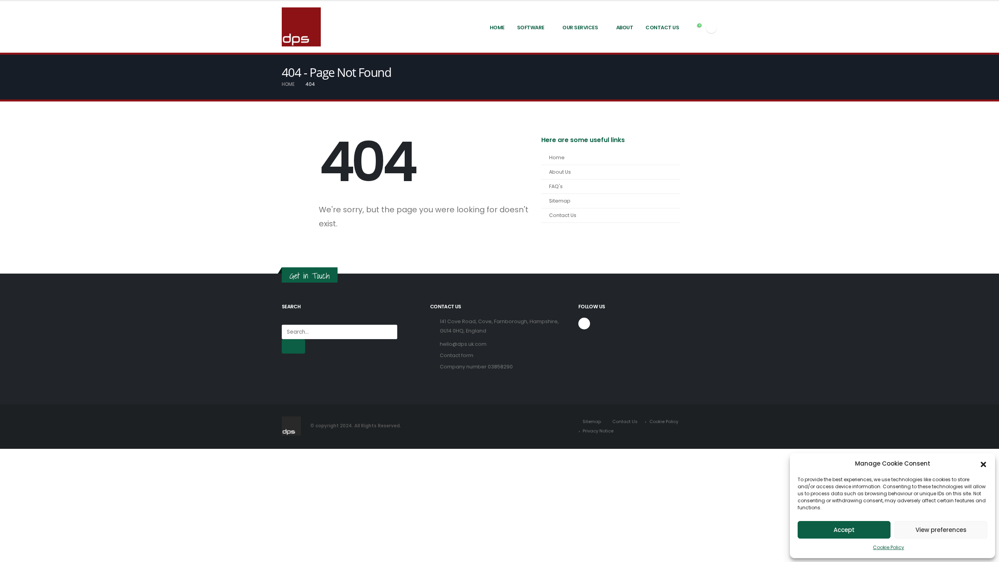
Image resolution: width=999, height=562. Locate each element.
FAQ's (556, 186)
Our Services (580, 27)
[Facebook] (711, 27)
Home (497, 27)
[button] (983, 464)
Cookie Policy (888, 547)
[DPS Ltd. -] (301, 26)
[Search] (293, 346)
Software (530, 27)
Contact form (456, 355)
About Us (560, 172)
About (624, 27)
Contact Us (662, 27)
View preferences (941, 530)
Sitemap (560, 200)
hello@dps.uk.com (463, 344)
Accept (844, 530)
